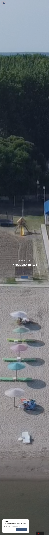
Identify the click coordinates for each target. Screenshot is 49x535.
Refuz (10, 529)
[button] (47, 3)
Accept (21, 529)
